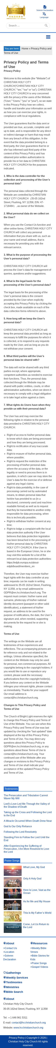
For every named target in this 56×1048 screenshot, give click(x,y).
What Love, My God (34, 867)
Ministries (12, 987)
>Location (8, 952)
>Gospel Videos (39, 967)
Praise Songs (12, 860)
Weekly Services (17, 977)
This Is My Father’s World (37, 912)
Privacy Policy (17, 1037)
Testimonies (11, 788)
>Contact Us (10, 948)
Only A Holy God (32, 878)
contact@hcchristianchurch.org (29, 1022)
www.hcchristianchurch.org (28, 1027)
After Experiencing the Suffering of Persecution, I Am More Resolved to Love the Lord (26, 849)
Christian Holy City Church (23, 1041)
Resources (40, 943)
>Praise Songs (38, 963)
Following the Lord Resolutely (20, 831)
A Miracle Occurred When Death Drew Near (28, 821)
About (10, 943)
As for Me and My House (36, 901)
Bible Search (14, 991)
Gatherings (13, 972)
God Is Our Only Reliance (18, 826)
